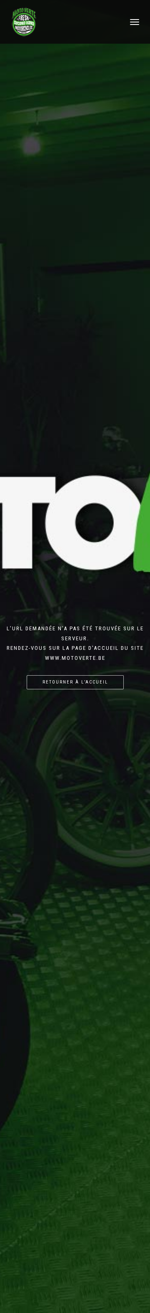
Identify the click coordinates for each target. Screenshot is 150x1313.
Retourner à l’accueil (75, 682)
